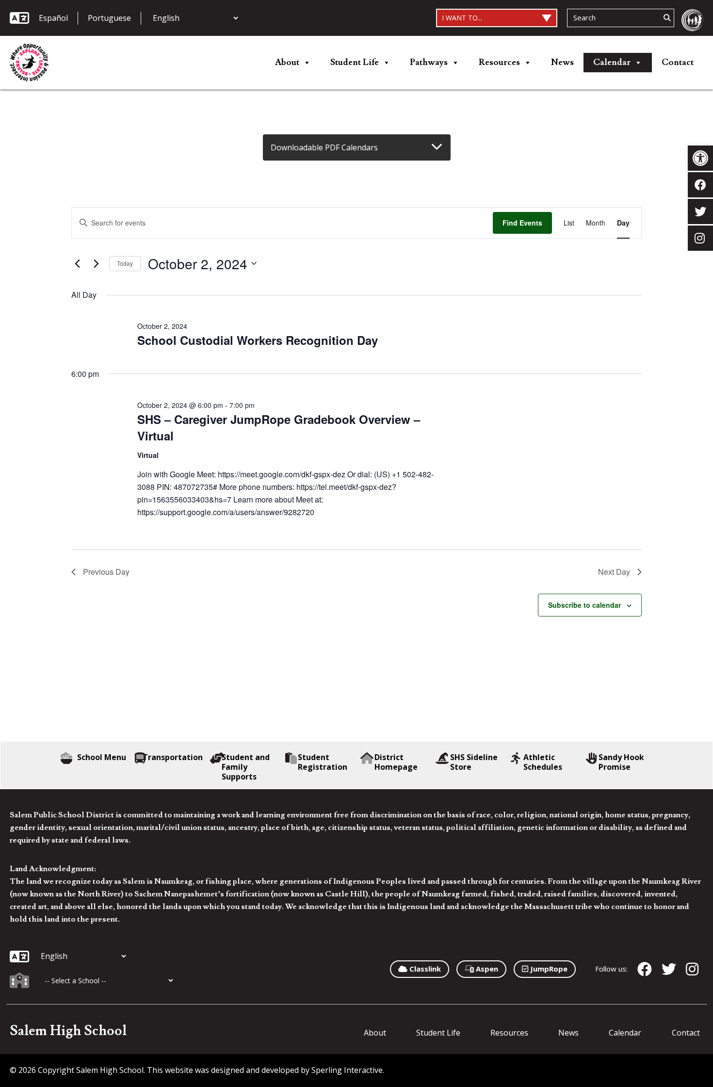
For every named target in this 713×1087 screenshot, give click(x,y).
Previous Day (106, 571)
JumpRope (547, 968)
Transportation (173, 757)
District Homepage (396, 762)
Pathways (429, 62)
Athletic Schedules (542, 762)
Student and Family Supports (246, 766)
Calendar (612, 62)
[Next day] (96, 263)
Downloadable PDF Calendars (324, 147)
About (287, 62)
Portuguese (109, 18)
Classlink (424, 968)
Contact (678, 62)
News (562, 62)
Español (53, 18)
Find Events (522, 222)
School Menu (101, 757)
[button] (700, 158)
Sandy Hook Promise (621, 762)
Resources (499, 62)
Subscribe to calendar (584, 605)
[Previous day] (77, 263)
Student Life (354, 62)
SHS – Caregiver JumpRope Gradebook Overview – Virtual (278, 427)
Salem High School (68, 1031)
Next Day (614, 571)
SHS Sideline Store (474, 762)
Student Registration (322, 762)
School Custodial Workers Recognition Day (257, 340)
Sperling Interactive (347, 1070)
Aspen (486, 968)
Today (125, 263)
